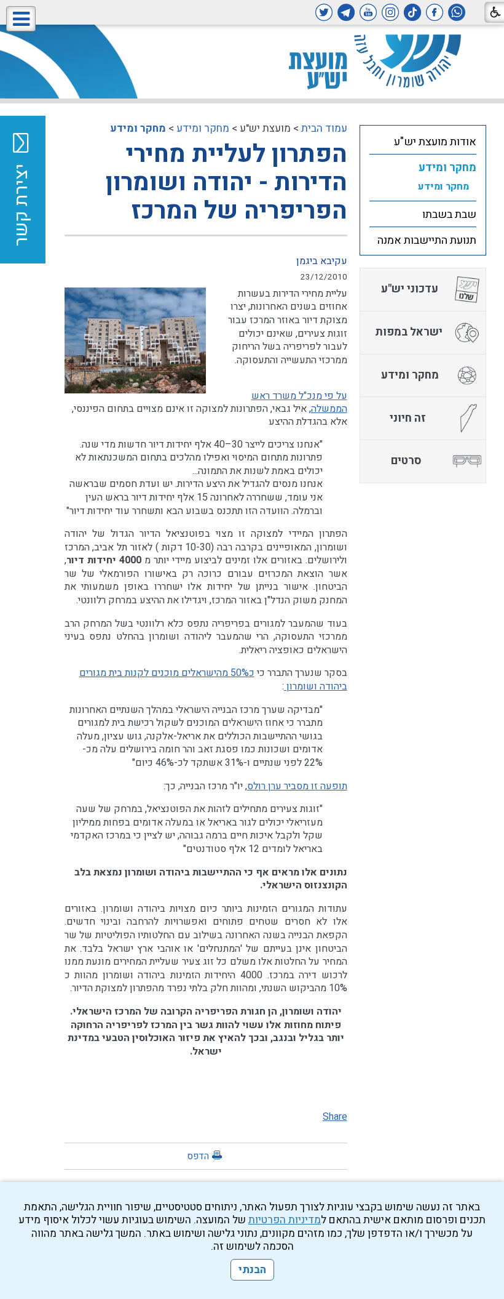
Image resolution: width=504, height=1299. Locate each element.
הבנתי (252, 1269)
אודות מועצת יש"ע (435, 142)
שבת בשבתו (449, 214)
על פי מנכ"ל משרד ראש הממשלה (299, 402)
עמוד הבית (324, 128)
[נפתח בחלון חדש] (456, 12)
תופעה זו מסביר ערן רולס (297, 786)
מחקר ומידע (202, 128)
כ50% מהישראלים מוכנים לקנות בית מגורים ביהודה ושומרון (213, 680)
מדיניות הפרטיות (284, 1220)
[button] (21, 18)
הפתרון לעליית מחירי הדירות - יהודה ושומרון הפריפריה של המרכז (226, 182)
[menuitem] (422, 142)
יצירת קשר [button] (21, 205)
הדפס (198, 1156)
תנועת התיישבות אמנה (426, 240)
